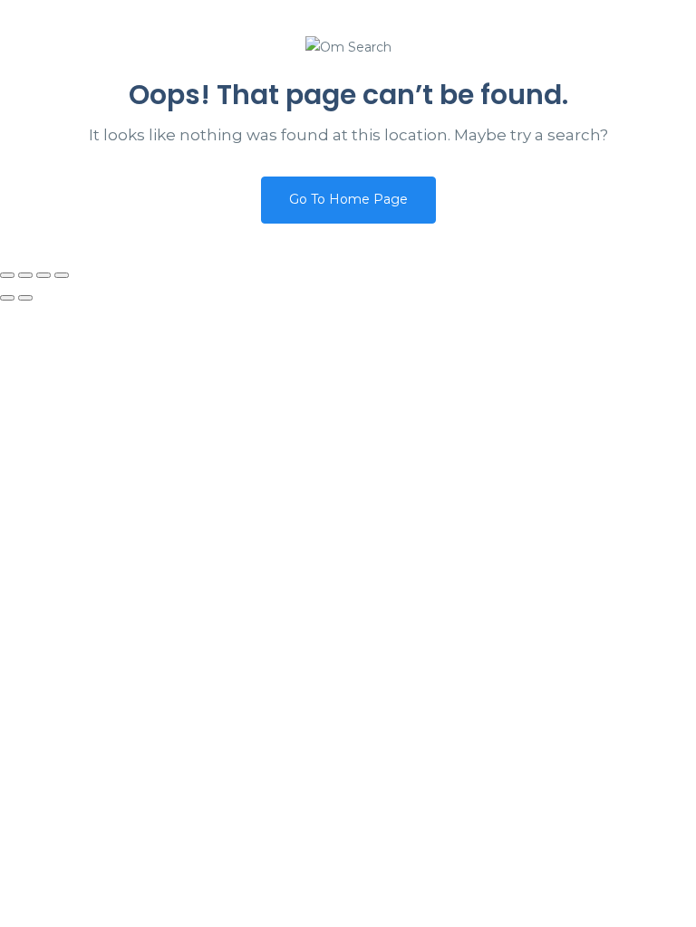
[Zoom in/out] (7, 275)
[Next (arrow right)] (25, 298)
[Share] (43, 275)
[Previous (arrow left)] (7, 298)
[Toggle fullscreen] (25, 275)
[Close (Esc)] (61, 275)
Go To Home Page (348, 199)
